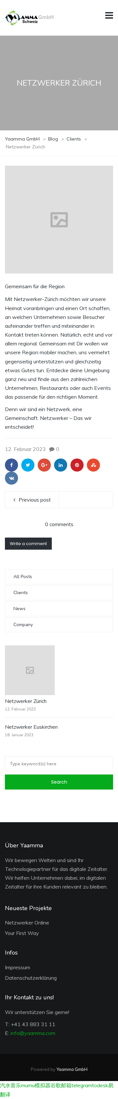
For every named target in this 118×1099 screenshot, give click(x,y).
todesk (100, 1085)
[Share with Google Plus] (44, 465)
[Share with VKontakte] (11, 478)
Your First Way (22, 933)
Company (23, 625)
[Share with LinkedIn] (60, 465)
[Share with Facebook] (11, 465)
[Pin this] (77, 465)
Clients (20, 593)
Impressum (17, 967)
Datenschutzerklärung (31, 977)
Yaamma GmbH (72, 1069)
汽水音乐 (10, 1085)
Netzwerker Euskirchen (31, 727)
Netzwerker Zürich (26, 701)
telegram (81, 1085)
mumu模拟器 (35, 1085)
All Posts (22, 577)
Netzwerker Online (27, 922)
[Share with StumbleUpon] (93, 465)
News (19, 609)
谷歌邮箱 (60, 1085)
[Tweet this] (27, 465)
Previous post (35, 499)
